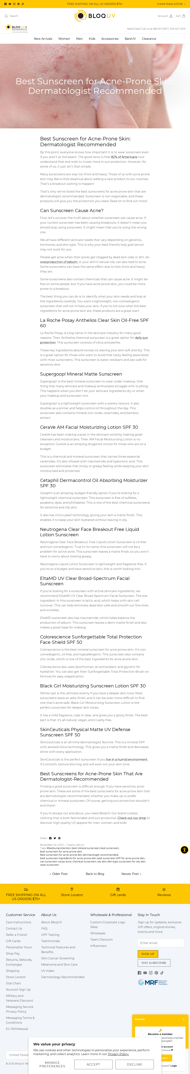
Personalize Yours (19, 947)
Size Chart (13, 983)
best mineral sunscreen (85, 848)
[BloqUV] (95, 16)
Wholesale (97, 933)
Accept (93, 1064)
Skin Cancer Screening (57, 958)
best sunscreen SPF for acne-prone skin (121, 858)
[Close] (184, 1019)
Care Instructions (18, 922)
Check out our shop (132, 818)
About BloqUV (51, 922)
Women (64, 39)
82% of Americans (124, 157)
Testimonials (50, 941)
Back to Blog (95, 874)
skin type (112, 861)
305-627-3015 (178, 28)
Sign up (148, 954)
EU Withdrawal (17, 1029)
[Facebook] (5, 4)
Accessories (110, 39)
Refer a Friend (16, 935)
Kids (92, 39)
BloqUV (19, 1063)
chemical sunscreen (84, 861)
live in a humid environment (126, 759)
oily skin (101, 861)
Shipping (12, 971)
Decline (134, 1064)
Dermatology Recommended (62, 977)
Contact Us (14, 928)
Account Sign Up (18, 989)
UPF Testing (50, 935)
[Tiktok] (23, 4)
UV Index (47, 971)
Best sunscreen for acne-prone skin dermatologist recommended (79, 854)
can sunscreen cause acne (55, 861)
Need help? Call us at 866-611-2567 (147, 28)
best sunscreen (109, 848)
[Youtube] (10, 4)
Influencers (98, 946)
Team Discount (101, 939)
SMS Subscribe (154, 963)
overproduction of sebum (58, 262)
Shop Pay (13, 953)
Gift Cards (13, 941)
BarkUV (130, 39)
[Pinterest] (18, 4)
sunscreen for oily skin (132, 861)
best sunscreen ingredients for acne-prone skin (68, 858)
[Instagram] (14, 4)
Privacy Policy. (118, 1054)
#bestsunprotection (59, 848)
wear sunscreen (49, 864)
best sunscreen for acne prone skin (61, 851)
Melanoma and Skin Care (59, 964)
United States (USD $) (170, 4)
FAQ (44, 928)
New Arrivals (43, 39)
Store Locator (16, 977)
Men (79, 39)
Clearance (149, 39)
